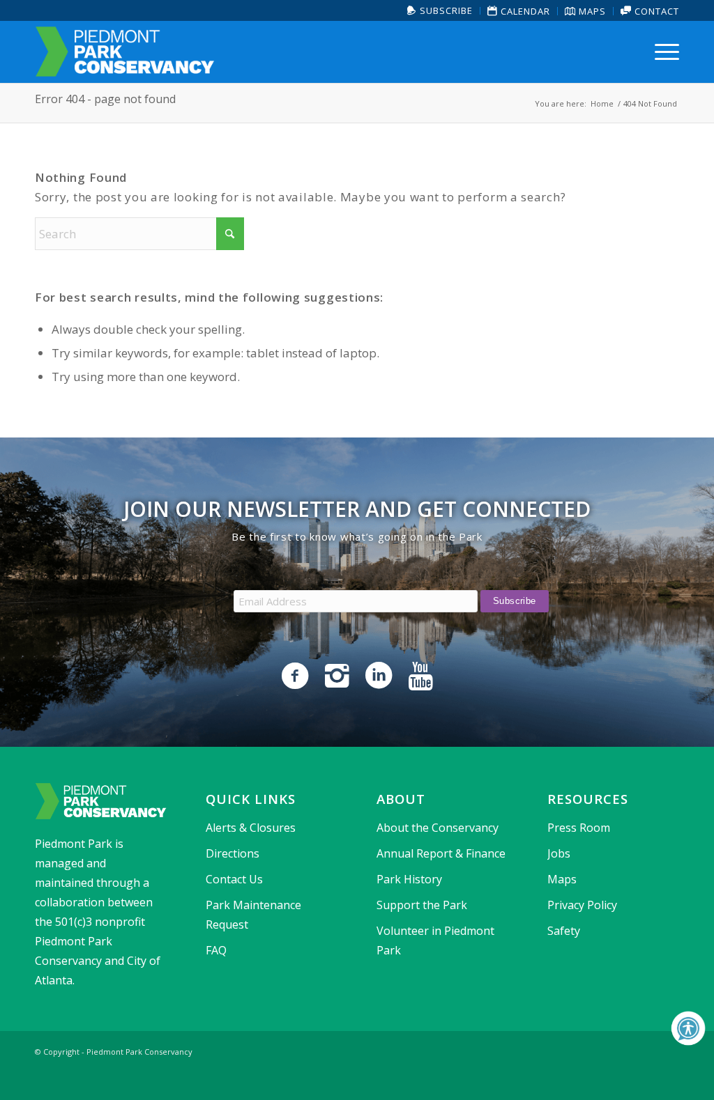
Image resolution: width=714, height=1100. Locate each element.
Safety (563, 930)
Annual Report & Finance (441, 853)
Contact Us (234, 879)
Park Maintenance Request (253, 914)
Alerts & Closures (251, 827)
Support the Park (422, 905)
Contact (655, 11)
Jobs (558, 853)
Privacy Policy (582, 905)
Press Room (578, 827)
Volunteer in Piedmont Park (435, 940)
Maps (591, 11)
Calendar (524, 11)
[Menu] (662, 51)
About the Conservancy (438, 827)
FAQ (216, 950)
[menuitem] (440, 11)
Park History (409, 879)
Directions (232, 853)
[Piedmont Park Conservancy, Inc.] (125, 51)
